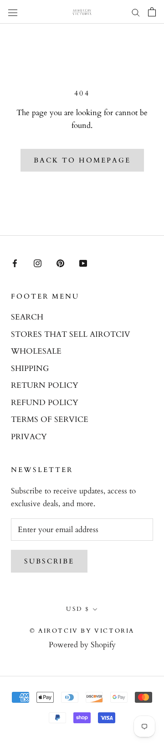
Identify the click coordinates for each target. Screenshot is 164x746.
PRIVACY (29, 436)
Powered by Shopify (82, 644)
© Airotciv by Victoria (82, 631)
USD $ (78, 609)
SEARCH (27, 317)
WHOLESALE (36, 351)
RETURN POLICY (44, 385)
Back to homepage (82, 160)
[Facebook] (15, 262)
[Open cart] (152, 11)
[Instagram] (37, 262)
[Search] (136, 12)
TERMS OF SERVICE (49, 419)
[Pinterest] (60, 262)
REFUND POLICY (44, 402)
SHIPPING (30, 368)
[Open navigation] (12, 11)
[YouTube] (83, 262)
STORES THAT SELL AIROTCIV (70, 334)
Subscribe (49, 561)
